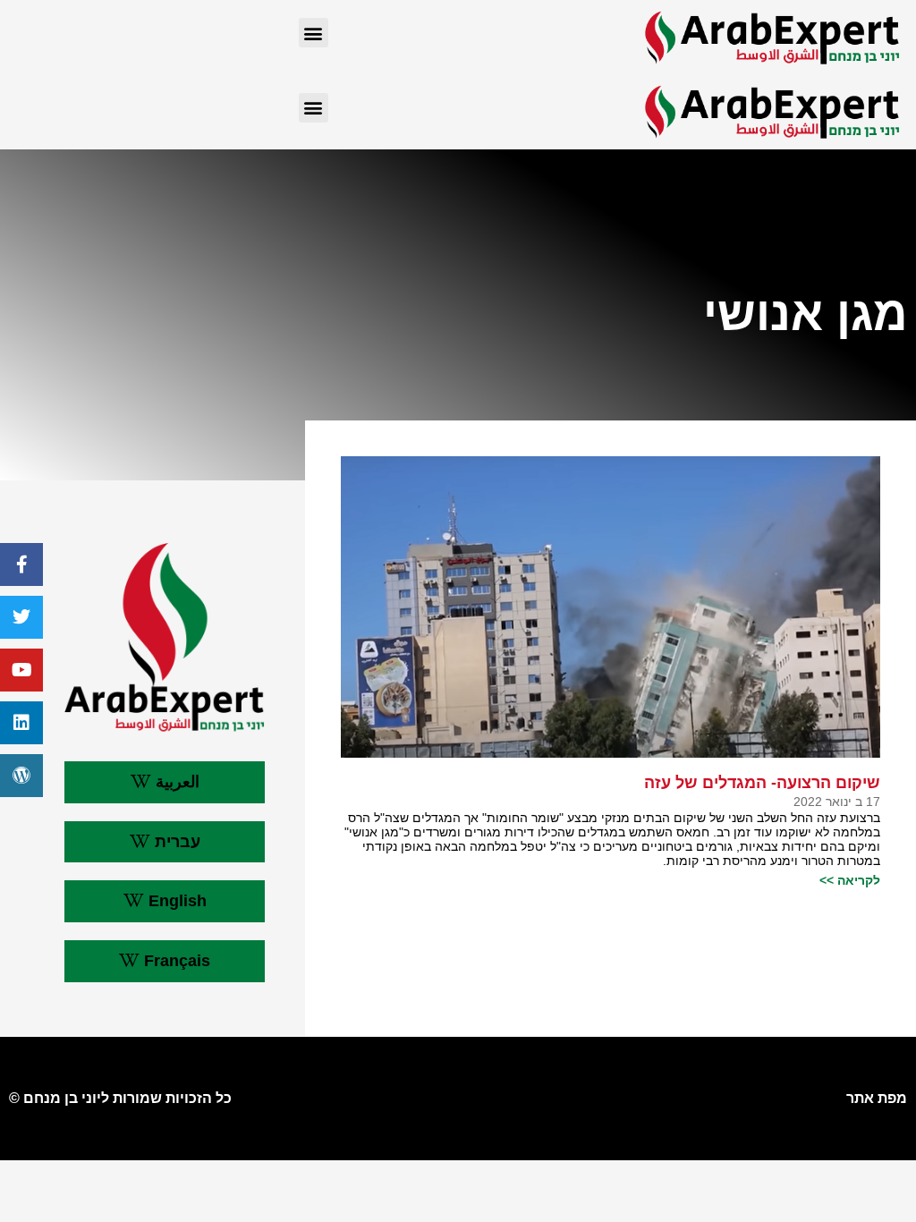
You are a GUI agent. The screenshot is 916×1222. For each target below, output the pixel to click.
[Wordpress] (21, 775)
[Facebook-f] (21, 564)
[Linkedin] (21, 722)
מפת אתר (876, 1098)
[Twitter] (21, 617)
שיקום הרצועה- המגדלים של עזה (762, 783)
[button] (313, 32)
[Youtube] (21, 670)
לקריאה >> (849, 880)
